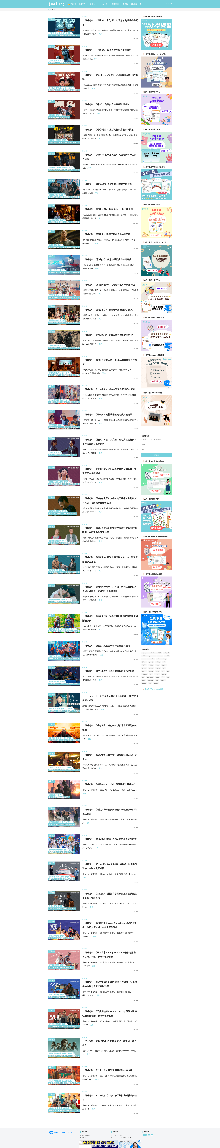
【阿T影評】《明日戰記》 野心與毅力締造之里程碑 (107, 335)
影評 (163, 671)
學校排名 (164, 665)
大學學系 (144, 665)
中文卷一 (144, 662)
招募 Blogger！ (86, 1137)
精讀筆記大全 (150, 677)
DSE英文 (167, 656)
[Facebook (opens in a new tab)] (167, 4)
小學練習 (151, 671)
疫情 (143, 677)
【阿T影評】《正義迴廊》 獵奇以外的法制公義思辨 (107, 209)
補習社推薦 (150, 680)
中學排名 (163, 659)
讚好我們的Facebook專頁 (153, 689)
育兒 (163, 677)
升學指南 (158, 662)
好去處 (157, 665)
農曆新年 (163, 680)
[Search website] (140, 4)
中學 (158, 659)
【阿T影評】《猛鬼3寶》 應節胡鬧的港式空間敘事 (107, 184)
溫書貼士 (164, 674)
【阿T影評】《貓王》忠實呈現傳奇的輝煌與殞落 (106, 645)
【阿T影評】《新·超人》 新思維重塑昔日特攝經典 (106, 259)
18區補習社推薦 (146, 656)
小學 (164, 668)
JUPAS (143, 659)
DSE (153, 656)
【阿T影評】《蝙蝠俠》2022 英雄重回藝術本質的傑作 (109, 784)
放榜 (168, 671)
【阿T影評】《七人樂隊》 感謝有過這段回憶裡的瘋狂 (108, 389)
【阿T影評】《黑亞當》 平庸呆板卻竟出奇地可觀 (106, 234)
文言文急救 (144, 674)
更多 (100, 34)
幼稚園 (157, 671)
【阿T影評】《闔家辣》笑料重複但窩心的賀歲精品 (107, 414)
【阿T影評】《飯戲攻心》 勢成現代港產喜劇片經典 (107, 309)
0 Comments (87, 38)
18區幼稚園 (166, 653)
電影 (150, 683)
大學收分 (151, 665)
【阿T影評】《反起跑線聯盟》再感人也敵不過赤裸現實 (109, 839)
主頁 (49, 10)
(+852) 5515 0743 (117, 1135)
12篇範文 (144, 653)
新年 (151, 674)
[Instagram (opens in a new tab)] (171, 4)
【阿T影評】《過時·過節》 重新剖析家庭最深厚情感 (108, 129)
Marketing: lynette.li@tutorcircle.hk (122, 1137)
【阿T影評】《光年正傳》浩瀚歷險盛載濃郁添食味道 (108, 671)
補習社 (143, 680)
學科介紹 (144, 668)
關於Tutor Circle (86, 1135)
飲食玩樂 (156, 683)
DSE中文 (160, 656)
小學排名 (144, 671)
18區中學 (151, 653)
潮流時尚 (84, 16)
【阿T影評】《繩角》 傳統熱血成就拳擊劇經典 (105, 104)
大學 (164, 662)
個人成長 (151, 662)
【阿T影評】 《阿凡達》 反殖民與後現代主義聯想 (106, 50)
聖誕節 (157, 677)
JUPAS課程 (151, 659)
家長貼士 (158, 668)
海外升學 (157, 674)
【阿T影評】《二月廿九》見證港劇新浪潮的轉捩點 (107, 1070)
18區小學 (158, 653)
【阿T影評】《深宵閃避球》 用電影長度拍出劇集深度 (108, 284)
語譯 (157, 680)
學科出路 (151, 668)
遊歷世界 (144, 683)
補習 (168, 677)
